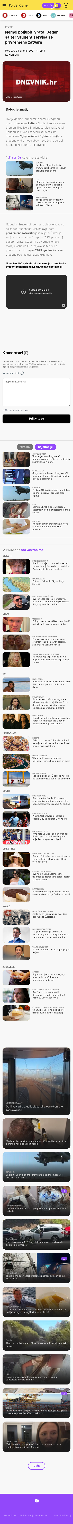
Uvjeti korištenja (62, 1515)
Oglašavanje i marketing (34, 1515)
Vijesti (30, 15)
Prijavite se (36, 418)
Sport (45, 15)
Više (36, 1466)
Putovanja (61, 15)
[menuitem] (66, 5)
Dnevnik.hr (13, 15)
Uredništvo (9, 1515)
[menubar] (66, 5)
